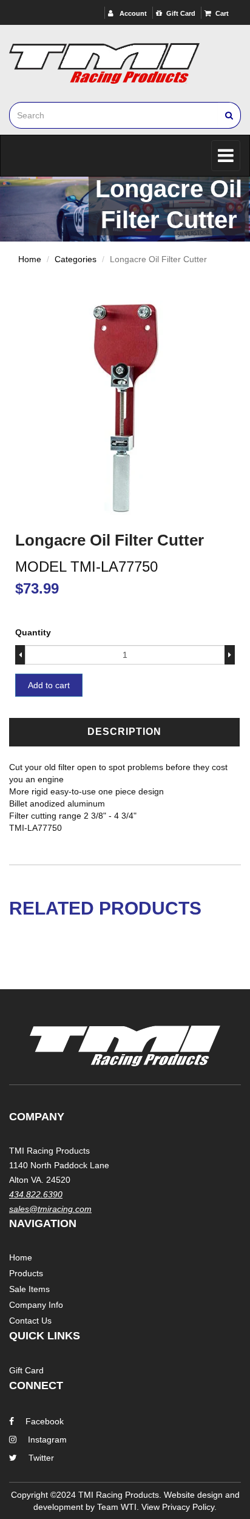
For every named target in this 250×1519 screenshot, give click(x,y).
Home (29, 259)
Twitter (41, 1458)
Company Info (36, 1305)
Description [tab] (124, 731)
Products (26, 1273)
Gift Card (180, 13)
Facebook (44, 1421)
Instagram (47, 1439)
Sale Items (29, 1289)
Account (132, 13)
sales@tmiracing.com (50, 1209)
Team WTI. (118, 1507)
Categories (75, 259)
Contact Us (30, 1320)
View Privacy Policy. (179, 1507)
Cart (222, 13)
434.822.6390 (35, 1194)
